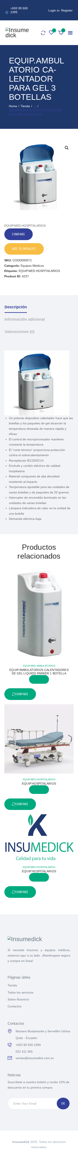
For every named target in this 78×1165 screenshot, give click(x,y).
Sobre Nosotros (18, 999)
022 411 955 (24, 1051)
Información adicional (25, 319)
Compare (18, 234)
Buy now (39, 679)
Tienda (25, 106)
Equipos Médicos (32, 265)
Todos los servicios (20, 992)
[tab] (39, 310)
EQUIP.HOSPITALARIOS (39, 783)
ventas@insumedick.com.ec (35, 1058)
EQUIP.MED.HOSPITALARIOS (39, 271)
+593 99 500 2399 (28, 1045)
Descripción (16, 307)
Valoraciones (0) (19, 332)
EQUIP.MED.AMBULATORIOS (39, 665)
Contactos (14, 1006)
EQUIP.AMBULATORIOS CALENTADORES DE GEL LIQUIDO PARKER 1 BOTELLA (38, 671)
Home (13, 106)
